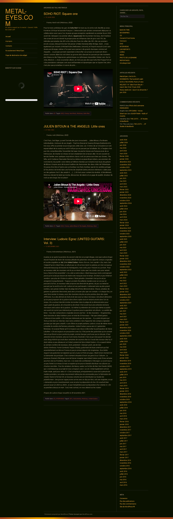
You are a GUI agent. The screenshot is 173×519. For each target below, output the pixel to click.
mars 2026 (123, 153)
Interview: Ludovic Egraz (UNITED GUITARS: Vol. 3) (74, 241)
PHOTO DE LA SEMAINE (128, 57)
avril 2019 (123, 383)
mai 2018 (123, 413)
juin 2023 (123, 245)
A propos (9, 41)
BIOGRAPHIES (124, 33)
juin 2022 (123, 278)
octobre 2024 (125, 200)
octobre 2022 (125, 267)
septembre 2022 (125, 269)
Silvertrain (123, 113)
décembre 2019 (125, 361)
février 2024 (124, 222)
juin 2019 (123, 377)
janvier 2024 (124, 225)
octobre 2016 (125, 466)
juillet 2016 (124, 474)
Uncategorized (125, 63)
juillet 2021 (124, 308)
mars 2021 (123, 319)
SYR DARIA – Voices (136, 111)
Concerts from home (127, 38)
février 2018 (124, 421)
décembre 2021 (125, 294)
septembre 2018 (125, 402)
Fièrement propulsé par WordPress (56, 514)
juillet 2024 (124, 209)
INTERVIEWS (60, 398)
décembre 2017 (125, 427)
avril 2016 (123, 482)
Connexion (123, 498)
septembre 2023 (125, 236)
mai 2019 (123, 380)
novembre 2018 (125, 397)
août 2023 (123, 239)
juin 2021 (123, 311)
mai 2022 (123, 280)
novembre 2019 (125, 363)
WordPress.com (87, 514)
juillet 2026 (124, 142)
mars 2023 (123, 253)
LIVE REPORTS (125, 49)
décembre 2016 (125, 460)
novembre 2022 (125, 264)
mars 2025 (123, 187)
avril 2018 (123, 416)
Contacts (9, 46)
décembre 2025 (125, 162)
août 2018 (123, 405)
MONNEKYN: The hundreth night (131, 79)
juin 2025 (123, 178)
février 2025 (124, 189)
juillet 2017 (124, 441)
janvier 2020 (124, 358)
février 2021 (124, 322)
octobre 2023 (125, 233)
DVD (121, 44)
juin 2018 (123, 410)
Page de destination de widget (16, 55)
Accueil (8, 36)
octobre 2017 (125, 432)
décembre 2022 (125, 261)
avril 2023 (123, 250)
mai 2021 (123, 314)
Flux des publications (127, 501)
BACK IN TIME (125, 30)
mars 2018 (123, 419)
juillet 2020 (124, 341)
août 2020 (123, 338)
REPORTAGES (124, 60)
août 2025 (123, 173)
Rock (95, 226)
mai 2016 (123, 479)
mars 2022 (123, 286)
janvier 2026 (124, 159)
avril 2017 (123, 449)
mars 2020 (123, 352)
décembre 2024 (125, 195)
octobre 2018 (125, 399)
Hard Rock (72, 113)
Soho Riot (86, 113)
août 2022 (123, 272)
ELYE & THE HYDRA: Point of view (131, 82)
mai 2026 (123, 148)
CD (54, 113)
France (66, 113)
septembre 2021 (125, 303)
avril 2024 (123, 217)
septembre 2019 (125, 369)
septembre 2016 (125, 468)
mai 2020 (123, 347)
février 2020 (124, 355)
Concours (123, 41)
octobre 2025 (125, 167)
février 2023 (124, 256)
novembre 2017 (125, 430)
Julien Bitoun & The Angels (77, 226)
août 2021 (123, 305)
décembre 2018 (125, 394)
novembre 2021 (125, 297)
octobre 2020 (125, 333)
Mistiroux (80, 113)
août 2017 (123, 438)
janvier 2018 (124, 424)
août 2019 (123, 372)
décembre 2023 (125, 228)
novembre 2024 (125, 198)
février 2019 (124, 388)
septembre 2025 (125, 170)
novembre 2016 (125, 463)
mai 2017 (123, 446)
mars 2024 (123, 220)
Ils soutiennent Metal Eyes (15, 50)
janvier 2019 (124, 391)
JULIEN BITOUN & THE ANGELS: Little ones (74, 126)
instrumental (77, 398)
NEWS (122, 55)
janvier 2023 (124, 258)
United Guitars (92, 398)
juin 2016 (123, 477)
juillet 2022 (124, 275)
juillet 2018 (124, 408)
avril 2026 (123, 151)
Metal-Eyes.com (19, 17)
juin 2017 (123, 443)
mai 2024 (123, 214)
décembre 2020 (125, 327)
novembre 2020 (125, 330)
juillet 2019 (124, 374)
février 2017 (124, 455)
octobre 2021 (125, 300)
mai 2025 (123, 181)
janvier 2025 (124, 192)
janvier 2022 (124, 292)
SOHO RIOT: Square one (61, 13)
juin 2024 (123, 211)
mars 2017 (123, 452)
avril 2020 (123, 350)
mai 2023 (123, 247)
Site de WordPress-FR (127, 506)
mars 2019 (123, 385)
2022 (62, 113)
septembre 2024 (125, 203)
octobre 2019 (125, 366)
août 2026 (123, 140)
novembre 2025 (125, 164)
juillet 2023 (124, 242)
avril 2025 (123, 184)
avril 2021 (123, 316)
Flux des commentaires (128, 504)
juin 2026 (123, 145)
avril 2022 (123, 283)
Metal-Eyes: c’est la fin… (128, 76)
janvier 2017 (124, 457)
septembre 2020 (125, 336)
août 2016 (123, 471)
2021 (70, 398)
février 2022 (124, 289)
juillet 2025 (124, 175)
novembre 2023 (125, 231)
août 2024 (123, 206)
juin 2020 (123, 344)
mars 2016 (123, 485)
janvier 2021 (124, 325)
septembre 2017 (125, 435)
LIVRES (122, 52)
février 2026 (124, 156)
